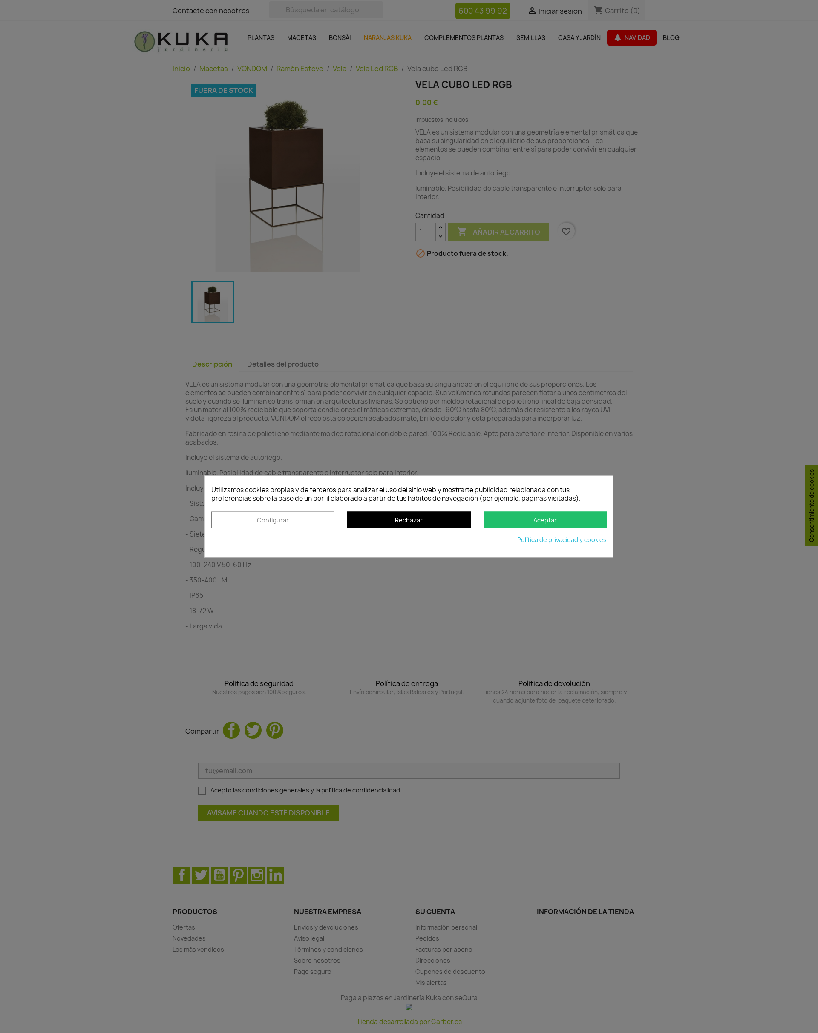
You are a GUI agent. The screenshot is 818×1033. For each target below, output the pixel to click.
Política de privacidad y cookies (562, 540)
